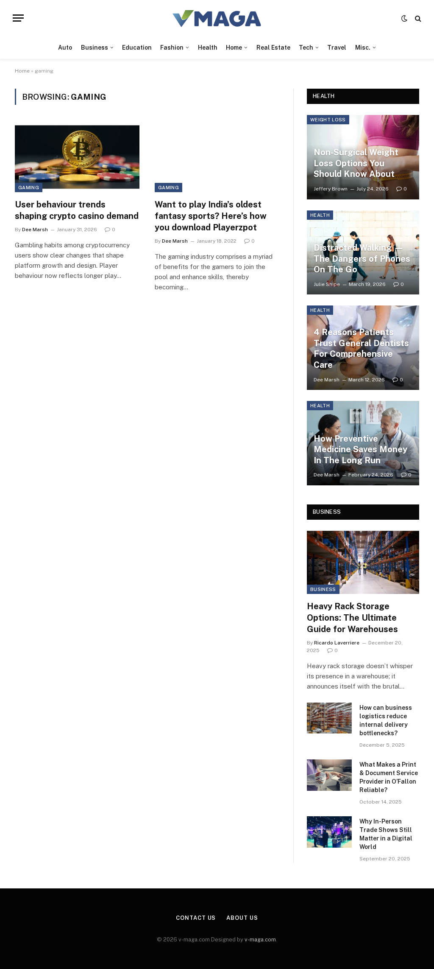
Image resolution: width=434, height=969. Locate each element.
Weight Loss (328, 119)
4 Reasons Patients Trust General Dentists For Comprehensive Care (361, 348)
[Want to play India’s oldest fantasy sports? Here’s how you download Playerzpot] (217, 157)
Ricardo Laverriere (336, 643)
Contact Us (196, 918)
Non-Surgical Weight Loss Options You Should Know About (356, 163)
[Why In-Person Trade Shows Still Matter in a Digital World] (329, 831)
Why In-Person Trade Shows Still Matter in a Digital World (385, 834)
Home (234, 47)
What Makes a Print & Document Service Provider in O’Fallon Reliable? (388, 777)
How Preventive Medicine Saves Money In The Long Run (360, 449)
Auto (65, 47)
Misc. (362, 47)
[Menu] (18, 18)
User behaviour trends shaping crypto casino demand (77, 210)
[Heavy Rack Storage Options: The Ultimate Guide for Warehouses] (363, 562)
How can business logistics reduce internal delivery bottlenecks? (385, 720)
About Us (242, 918)
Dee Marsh (35, 229)
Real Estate (273, 47)
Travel (336, 47)
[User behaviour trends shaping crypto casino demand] (77, 157)
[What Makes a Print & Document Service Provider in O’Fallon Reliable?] (329, 774)
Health (207, 47)
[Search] (417, 18)
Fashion (172, 47)
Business (94, 47)
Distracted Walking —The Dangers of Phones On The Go (362, 258)
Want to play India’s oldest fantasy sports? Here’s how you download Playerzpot (211, 215)
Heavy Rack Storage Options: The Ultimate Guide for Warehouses (352, 617)
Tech (306, 47)
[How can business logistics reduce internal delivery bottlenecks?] (329, 718)
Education (137, 47)
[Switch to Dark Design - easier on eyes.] (404, 18)
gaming (28, 187)
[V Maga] (217, 18)
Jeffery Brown (331, 189)
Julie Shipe (327, 284)
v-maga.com (260, 939)
